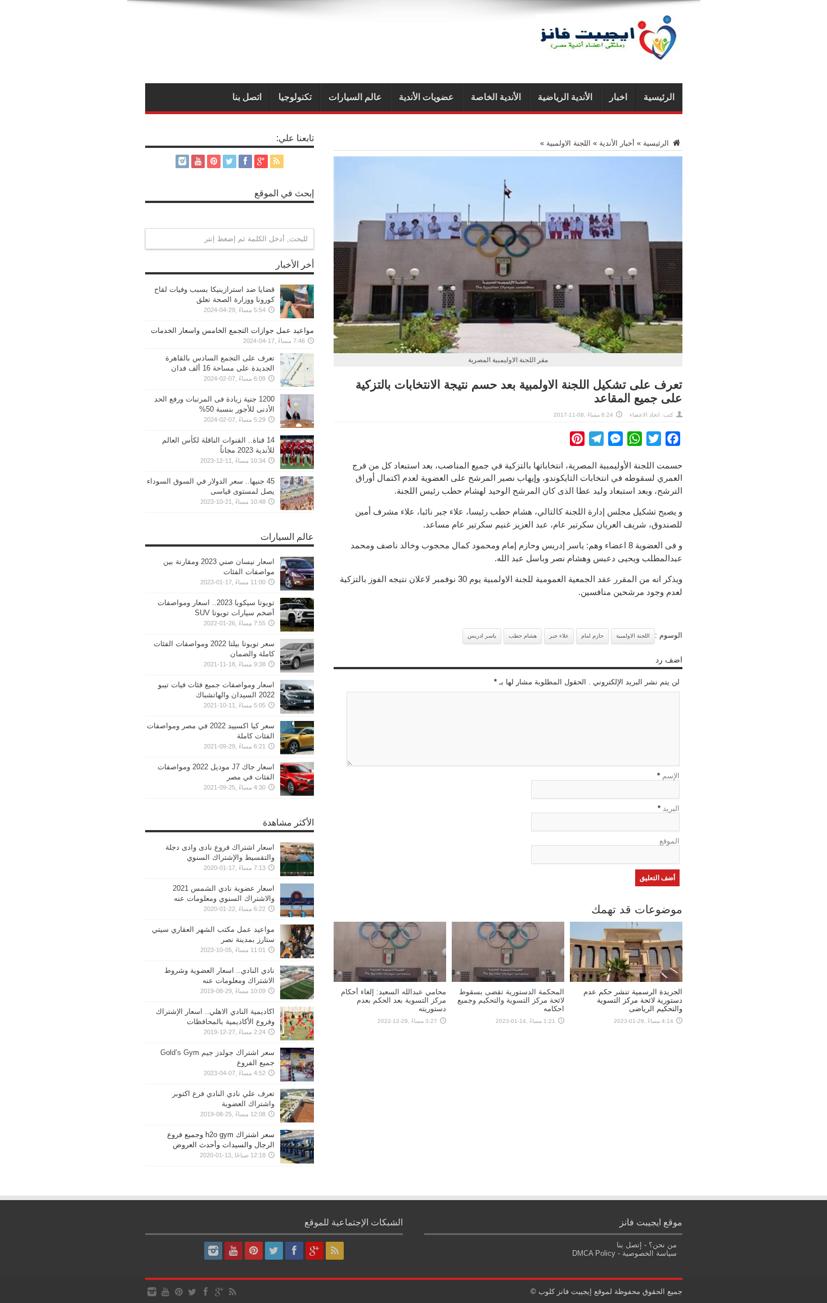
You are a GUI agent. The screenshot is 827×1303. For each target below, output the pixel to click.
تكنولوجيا (295, 97)
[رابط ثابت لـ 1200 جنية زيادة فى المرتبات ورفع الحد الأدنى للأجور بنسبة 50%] (297, 425)
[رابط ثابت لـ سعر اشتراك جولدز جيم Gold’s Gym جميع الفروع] (297, 1079)
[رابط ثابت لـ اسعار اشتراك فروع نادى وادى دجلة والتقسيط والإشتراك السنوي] (297, 873)
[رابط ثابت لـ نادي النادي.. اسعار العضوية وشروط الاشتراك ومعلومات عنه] (297, 997)
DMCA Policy (593, 1253)
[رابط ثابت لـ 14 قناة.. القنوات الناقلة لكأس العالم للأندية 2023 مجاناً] (297, 466)
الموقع (669, 841)
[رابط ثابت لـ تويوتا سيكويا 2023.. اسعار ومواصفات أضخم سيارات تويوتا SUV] (297, 629)
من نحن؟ (663, 1245)
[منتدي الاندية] (609, 55)
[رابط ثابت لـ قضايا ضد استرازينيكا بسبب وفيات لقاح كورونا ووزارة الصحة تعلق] (297, 316)
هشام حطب (523, 636)
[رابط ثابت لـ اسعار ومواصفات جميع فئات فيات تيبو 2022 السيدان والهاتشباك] (297, 711)
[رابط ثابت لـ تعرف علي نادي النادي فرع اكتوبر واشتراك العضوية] (297, 1120)
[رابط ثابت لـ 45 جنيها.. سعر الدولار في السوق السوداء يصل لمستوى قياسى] (297, 507)
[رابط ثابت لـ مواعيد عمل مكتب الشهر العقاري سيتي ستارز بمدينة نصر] (297, 956)
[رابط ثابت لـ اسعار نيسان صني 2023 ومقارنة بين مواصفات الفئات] (297, 588)
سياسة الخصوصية (649, 1253)
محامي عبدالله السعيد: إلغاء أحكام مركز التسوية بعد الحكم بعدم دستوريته (393, 1000)
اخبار (618, 97)
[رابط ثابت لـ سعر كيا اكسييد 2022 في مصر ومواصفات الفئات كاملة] (297, 752)
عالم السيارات (355, 97)
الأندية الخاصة (496, 97)
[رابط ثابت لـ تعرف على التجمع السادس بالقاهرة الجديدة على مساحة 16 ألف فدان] (297, 384)
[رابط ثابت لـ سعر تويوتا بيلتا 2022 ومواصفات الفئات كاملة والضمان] (297, 670)
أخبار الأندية (617, 143)
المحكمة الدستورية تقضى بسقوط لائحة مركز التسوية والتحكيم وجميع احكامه (510, 1000)
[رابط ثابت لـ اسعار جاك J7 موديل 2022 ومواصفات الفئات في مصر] (297, 793)
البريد (671, 808)
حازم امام (592, 636)
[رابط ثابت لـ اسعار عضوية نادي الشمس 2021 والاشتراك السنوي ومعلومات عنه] (297, 914)
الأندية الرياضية (565, 97)
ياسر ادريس (482, 636)
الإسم (671, 776)
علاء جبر (559, 636)
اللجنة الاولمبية (568, 143)
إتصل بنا (629, 1245)
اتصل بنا (247, 97)
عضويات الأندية (426, 97)
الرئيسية (659, 97)
